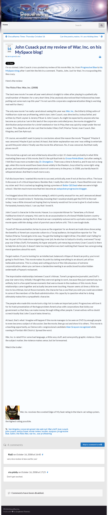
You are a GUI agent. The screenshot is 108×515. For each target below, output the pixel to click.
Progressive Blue (89, 67)
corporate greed (27, 429)
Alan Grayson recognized (78, 326)
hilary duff (52, 429)
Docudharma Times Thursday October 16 (26, 36)
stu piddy (13, 472)
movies (45, 431)
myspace (53, 431)
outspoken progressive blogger (72, 188)
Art (19, 56)
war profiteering (44, 433)
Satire (12, 433)
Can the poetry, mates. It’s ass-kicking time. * (80, 36)
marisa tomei (22, 431)
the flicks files (22, 433)
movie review (35, 431)
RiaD (10, 454)
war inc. (32, 433)
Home (5, 24)
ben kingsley (14, 429)
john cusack (10, 431)
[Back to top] (101, 508)
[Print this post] (100, 56)
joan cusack (63, 429)
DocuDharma (54, 10)
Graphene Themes (23, 512)
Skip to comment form (91, 444)
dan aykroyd (41, 429)
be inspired (12, 56)
